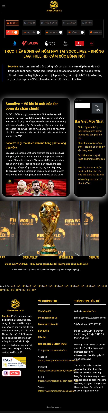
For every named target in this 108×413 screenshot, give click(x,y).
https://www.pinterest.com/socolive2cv (57, 370)
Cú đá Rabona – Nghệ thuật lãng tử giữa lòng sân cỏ (91, 159)
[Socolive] (54, 6)
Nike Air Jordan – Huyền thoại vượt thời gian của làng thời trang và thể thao (91, 171)
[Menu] (3, 6)
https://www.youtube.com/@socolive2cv (58, 360)
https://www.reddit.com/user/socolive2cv (58, 380)
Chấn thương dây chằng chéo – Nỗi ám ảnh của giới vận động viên (91, 147)
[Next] (102, 235)
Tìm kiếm (79, 100)
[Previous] (5, 235)
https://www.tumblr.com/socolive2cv (56, 391)
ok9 (13, 286)
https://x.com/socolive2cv (54, 350)
